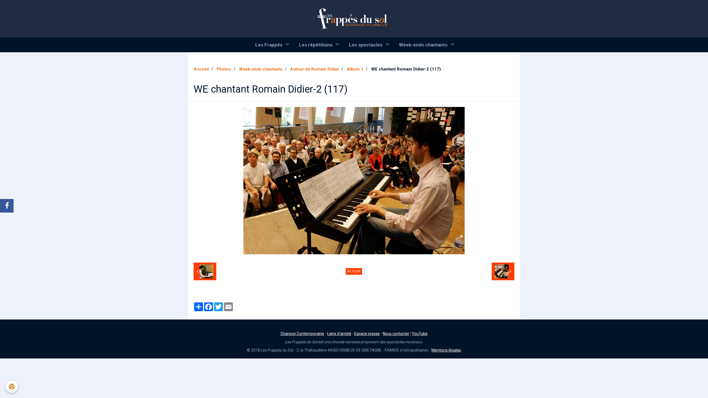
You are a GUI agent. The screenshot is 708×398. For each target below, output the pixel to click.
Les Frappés (269, 45)
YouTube (420, 333)
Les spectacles (366, 45)
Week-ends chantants (424, 45)
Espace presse (367, 333)
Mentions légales (446, 350)
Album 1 (355, 69)
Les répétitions (316, 45)
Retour (353, 271)
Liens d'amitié (339, 333)
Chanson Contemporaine (302, 333)
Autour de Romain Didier (314, 69)
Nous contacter (396, 333)
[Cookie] (12, 386)
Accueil (201, 69)
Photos (224, 69)
